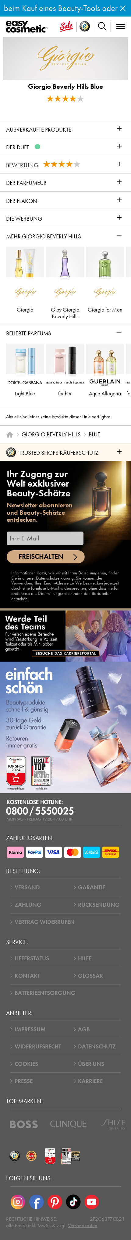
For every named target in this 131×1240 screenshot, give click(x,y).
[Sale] (66, 27)
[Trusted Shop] (84, 27)
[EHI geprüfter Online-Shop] (31, 1156)
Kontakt (27, 975)
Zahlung (28, 904)
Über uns (91, 1063)
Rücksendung (99, 904)
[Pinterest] (55, 1202)
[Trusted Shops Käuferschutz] (14, 1156)
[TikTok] (73, 1202)
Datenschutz (97, 1046)
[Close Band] (123, 8)
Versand (27, 887)
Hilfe (84, 958)
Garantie (91, 887)
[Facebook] (36, 1202)
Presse (24, 1081)
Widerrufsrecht (38, 1046)
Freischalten (41, 556)
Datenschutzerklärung (55, 578)
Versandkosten (82, 1225)
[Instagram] (18, 1202)
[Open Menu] (28, 27)
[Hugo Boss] (23, 1124)
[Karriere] (65, 636)
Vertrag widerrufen (45, 921)
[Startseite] (9, 434)
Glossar (90, 975)
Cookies (26, 1063)
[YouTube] (92, 1202)
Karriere (90, 1081)
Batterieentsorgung (45, 992)
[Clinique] (68, 1124)
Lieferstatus (32, 958)
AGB (84, 1029)
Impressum (30, 1029)
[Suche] (102, 27)
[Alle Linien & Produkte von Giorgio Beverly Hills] (65, 58)
